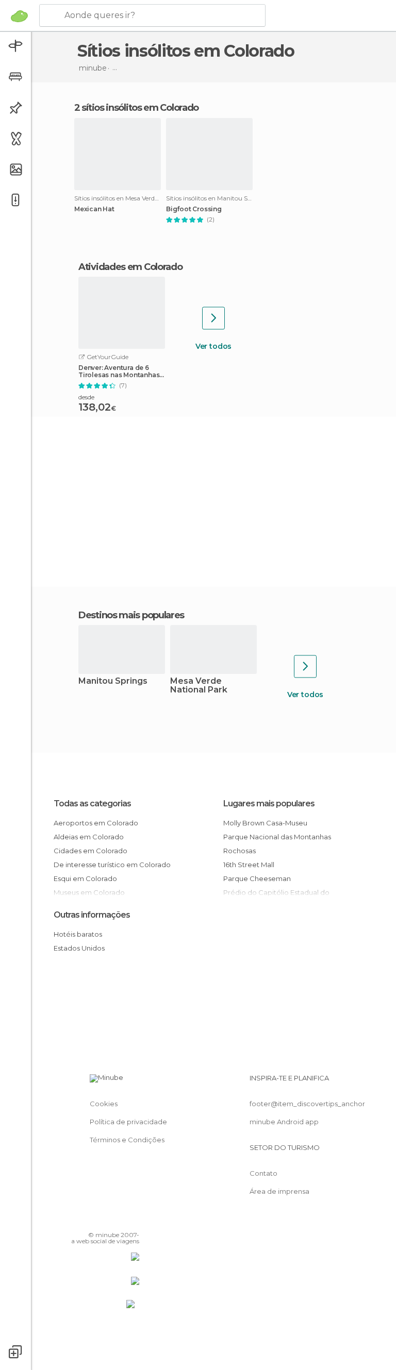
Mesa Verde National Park (198, 686)
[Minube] (19, 16)
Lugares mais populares (269, 803)
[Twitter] (105, 1220)
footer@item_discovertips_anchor (307, 1104)
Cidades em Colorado (90, 851)
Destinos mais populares (131, 615)
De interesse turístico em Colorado (112, 864)
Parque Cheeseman (257, 878)
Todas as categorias (92, 803)
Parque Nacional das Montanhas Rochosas (277, 844)
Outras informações (92, 915)
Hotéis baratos (78, 934)
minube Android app (284, 1122)
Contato (263, 1173)
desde (86, 397)
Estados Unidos (79, 948)
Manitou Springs (112, 681)
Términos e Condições (127, 1140)
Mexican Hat (94, 209)
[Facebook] (92, 1220)
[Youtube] (132, 1220)
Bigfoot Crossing (194, 209)
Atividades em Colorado (130, 267)
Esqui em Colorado (85, 878)
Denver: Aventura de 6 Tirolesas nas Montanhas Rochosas (118, 371)
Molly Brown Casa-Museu (265, 823)
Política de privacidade (128, 1122)
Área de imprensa (279, 1191)
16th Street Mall (248, 864)
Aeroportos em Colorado (96, 823)
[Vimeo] (119, 1220)
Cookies (104, 1104)
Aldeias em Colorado (89, 837)
